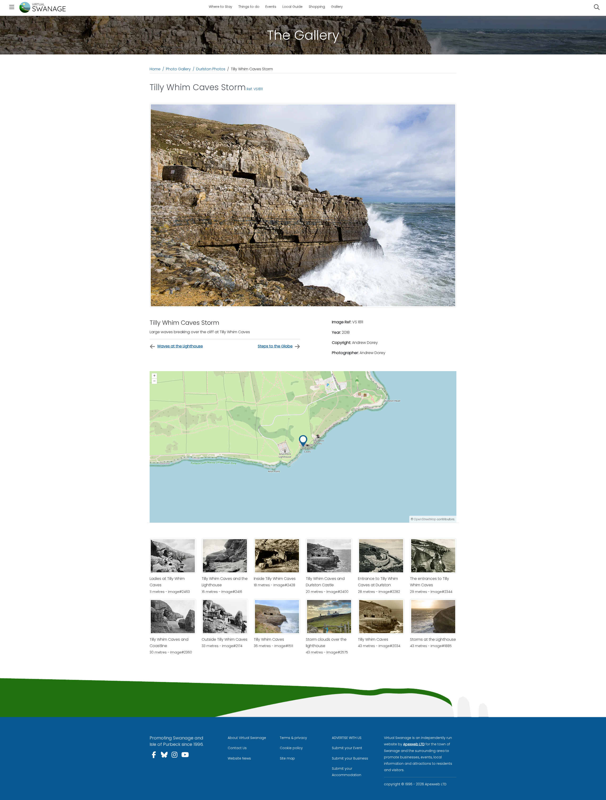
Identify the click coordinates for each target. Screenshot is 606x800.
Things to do (248, 6)
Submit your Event (347, 748)
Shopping (317, 6)
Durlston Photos (210, 69)
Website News (239, 758)
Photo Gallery (178, 69)
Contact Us (237, 748)
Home (155, 69)
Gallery (337, 6)
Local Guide (292, 6)
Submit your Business (350, 758)
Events (270, 6)
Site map (287, 758)
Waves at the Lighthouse (180, 346)
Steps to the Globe (275, 346)
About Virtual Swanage (247, 737)
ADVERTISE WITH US (346, 737)
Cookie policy (291, 748)
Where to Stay (220, 6)
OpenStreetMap (425, 519)
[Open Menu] (12, 8)
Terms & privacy (293, 737)
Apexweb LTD (414, 744)
